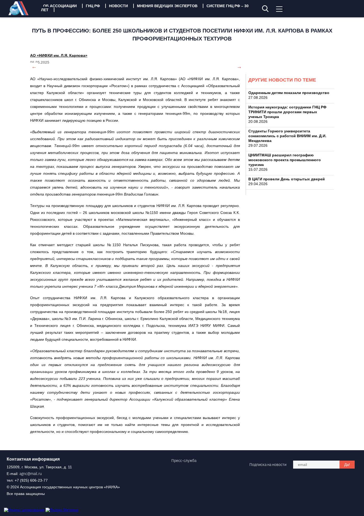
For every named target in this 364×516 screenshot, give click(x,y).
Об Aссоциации (60, 6)
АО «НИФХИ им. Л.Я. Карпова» (58, 55)
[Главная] (22, 14)
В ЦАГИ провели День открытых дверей (286, 179)
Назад (34, 67)
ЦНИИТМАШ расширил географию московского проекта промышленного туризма (284, 160)
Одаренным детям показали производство (288, 93)
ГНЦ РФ (93, 6)
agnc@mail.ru (30, 473)
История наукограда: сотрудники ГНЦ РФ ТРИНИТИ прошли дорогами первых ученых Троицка (287, 112)
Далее (239, 67)
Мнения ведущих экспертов (167, 6)
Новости (118, 6)
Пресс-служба (183, 460)
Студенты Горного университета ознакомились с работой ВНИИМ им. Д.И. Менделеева (287, 136)
